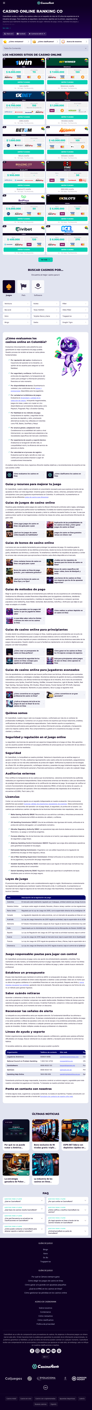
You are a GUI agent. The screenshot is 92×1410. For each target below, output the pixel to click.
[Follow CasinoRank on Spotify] (53, 1351)
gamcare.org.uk (66, 1070)
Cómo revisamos (45, 1316)
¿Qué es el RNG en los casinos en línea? (45, 1289)
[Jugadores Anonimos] (29, 1378)
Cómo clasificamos (46, 1320)
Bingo (45, 1249)
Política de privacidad (46, 1324)
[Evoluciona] (47, 1378)
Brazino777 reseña (24, 189)
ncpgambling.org (66, 1061)
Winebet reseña (67, 121)
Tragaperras (45, 1261)
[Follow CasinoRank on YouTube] (48, 1351)
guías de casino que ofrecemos (36, 497)
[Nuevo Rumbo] (65, 1378)
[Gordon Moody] (79, 1378)
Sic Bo (45, 1257)
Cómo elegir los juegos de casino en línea (45, 1280)
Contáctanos (45, 1312)
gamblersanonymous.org (69, 1057)
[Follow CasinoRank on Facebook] (32, 1351)
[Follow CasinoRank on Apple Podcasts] (59, 1351)
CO (44, 1357)
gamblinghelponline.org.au (70, 1074)
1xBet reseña (24, 121)
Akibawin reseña (67, 155)
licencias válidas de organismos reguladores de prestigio (45, 804)
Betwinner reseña (67, 86)
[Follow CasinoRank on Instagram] (37, 1351)
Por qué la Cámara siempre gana (45, 1276)
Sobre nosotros (45, 1308)
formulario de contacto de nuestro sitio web (56, 1096)
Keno (45, 1253)
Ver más (44, 260)
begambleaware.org (67, 1065)
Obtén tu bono (24, 82)
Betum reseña (24, 155)
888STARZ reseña (67, 189)
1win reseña (23, 86)
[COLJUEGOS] (14, 1378)
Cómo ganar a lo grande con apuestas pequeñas (45, 1285)
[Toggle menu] (4, 3)
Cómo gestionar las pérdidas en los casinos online (45, 1293)
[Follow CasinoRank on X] (43, 1351)
